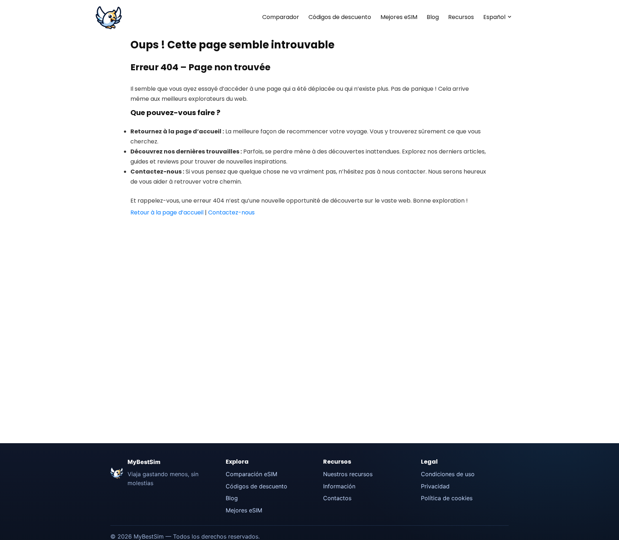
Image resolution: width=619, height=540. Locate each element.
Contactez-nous (231, 212)
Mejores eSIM (398, 17)
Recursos (461, 17)
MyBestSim (144, 461)
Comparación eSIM (251, 474)
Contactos (337, 498)
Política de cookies (446, 498)
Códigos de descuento (339, 17)
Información (339, 486)
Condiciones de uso (448, 474)
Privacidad (435, 486)
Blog (433, 17)
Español (494, 17)
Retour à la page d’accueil (166, 212)
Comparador (280, 17)
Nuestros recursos (348, 474)
